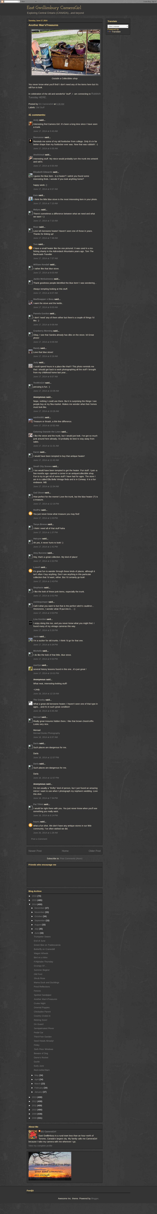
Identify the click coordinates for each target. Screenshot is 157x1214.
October (38, 916)
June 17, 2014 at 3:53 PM (45, 613)
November (39, 912)
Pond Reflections (42, 986)
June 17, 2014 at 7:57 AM (45, 258)
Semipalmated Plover (44, 1028)
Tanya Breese (40, 524)
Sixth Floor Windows (43, 1049)
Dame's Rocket (41, 1057)
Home (65, 850)
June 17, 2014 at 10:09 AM (46, 391)
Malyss (36, 209)
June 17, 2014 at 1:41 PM (45, 547)
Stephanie (38, 587)
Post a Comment (39, 839)
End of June (39, 941)
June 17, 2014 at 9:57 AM (45, 376)
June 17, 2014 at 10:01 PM (46, 673)
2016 (34, 896)
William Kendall (41, 264)
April (36, 1079)
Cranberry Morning (43, 331)
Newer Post (35, 850)
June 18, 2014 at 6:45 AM (45, 711)
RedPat (37, 510)
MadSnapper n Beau (43, 299)
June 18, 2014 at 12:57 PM (46, 757)
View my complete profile (40, 1146)
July (36, 929)
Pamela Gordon (41, 313)
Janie (36, 636)
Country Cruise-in (42, 1016)
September (40, 920)
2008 (34, 1118)
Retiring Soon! (40, 1020)
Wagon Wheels (41, 953)
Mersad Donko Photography (46, 733)
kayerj (36, 821)
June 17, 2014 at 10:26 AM (46, 411)
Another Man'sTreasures (45, 999)
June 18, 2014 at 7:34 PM (45, 798)
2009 (34, 1114)
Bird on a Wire (40, 957)
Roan (36, 227)
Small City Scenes (42, 466)
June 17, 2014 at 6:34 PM (45, 644)
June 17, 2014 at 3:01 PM (45, 595)
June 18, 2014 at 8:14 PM (45, 815)
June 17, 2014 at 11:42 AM (46, 460)
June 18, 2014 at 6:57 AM (45, 737)
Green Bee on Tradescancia (47, 945)
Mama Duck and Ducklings (46, 982)
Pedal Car (38, 1032)
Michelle (37, 651)
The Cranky (39, 700)
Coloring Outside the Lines (47, 432)
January (38, 1092)
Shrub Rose (39, 978)
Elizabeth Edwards (42, 172)
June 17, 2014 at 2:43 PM (45, 581)
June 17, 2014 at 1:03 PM (45, 518)
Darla (36, 743)
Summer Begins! (42, 970)
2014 (34, 904)
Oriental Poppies (42, 1007)
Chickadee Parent (42, 1011)
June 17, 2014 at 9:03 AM (45, 307)
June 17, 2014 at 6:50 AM (45, 166)
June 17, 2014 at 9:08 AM (45, 324)
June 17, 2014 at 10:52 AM (46, 425)
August (38, 924)
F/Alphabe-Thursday (43, 961)
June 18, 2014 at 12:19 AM (46, 693)
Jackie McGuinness (43, 279)
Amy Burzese (40, 553)
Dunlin (37, 1062)
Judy (35, 362)
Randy (36, 348)
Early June (39, 1066)
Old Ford (38, 974)
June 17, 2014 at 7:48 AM (45, 238)
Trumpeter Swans (42, 936)
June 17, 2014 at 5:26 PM (45, 630)
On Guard (38, 1024)
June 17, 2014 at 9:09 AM (45, 342)
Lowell (36, 567)
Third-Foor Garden (43, 1037)
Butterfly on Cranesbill (44, 949)
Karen (36, 452)
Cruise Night (39, 1003)
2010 (34, 1110)
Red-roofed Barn (42, 1070)
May (36, 1075)
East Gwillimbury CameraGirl (54, 8)
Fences (37, 991)
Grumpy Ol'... (40, 966)
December (39, 908)
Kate (35, 195)
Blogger (94, 1198)
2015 (34, 900)
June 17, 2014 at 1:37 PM (45, 532)
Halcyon (37, 538)
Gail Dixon (38, 492)
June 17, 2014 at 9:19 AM (45, 356)
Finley (36, 1045)
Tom (35, 244)
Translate (116, 31)
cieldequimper (40, 602)
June (37, 933)
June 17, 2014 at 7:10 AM (45, 203)
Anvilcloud (38, 154)
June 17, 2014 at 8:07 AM (45, 293)
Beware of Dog (41, 1053)
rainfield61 (38, 417)
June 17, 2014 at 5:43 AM (45, 131)
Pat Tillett (38, 804)
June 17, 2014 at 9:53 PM (45, 659)
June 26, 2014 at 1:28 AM (45, 833)
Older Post (95, 850)
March (37, 1083)
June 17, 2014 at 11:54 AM (46, 486)
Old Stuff (40, 107)
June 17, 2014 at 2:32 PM (45, 561)
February (39, 1088)
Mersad (37, 717)
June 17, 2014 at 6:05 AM (45, 148)
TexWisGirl (39, 383)
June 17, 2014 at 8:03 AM (45, 272)
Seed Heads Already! (44, 1041)
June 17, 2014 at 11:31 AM (46, 446)
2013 (34, 1097)
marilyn (37, 665)
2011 (34, 1105)
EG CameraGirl (48, 1131)
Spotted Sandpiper (42, 995)
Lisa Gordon (39, 619)
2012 (34, 1101)
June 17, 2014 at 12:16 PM (46, 504)
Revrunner (38, 137)
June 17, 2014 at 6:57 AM (45, 189)
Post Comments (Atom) (71, 858)
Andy (36, 120)
